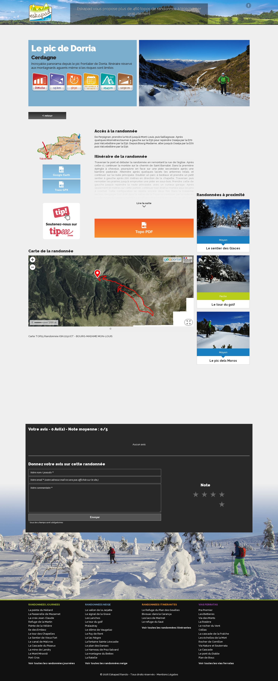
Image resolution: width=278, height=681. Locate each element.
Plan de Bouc (206, 657)
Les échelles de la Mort (213, 637)
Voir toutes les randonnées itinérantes (166, 627)
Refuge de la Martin (40, 621)
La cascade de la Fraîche (214, 633)
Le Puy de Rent (94, 633)
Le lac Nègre (93, 637)
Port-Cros (33, 657)
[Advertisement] (223, 155)
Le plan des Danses (96, 645)
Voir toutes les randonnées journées (51, 663)
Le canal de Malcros (40, 641)
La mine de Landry (39, 649)
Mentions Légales (167, 674)
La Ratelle (91, 657)
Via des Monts (207, 618)
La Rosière (205, 621)
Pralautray (91, 625)
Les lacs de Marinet (153, 618)
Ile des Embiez (37, 629)
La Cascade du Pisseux (42, 645)
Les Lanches (92, 618)
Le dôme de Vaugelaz (98, 629)
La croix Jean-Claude (41, 618)
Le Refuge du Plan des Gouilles (160, 610)
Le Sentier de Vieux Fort (42, 637)
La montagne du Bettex (99, 653)
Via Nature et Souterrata (213, 645)
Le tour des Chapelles (41, 633)
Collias (203, 629)
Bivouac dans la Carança (157, 614)
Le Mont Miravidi (38, 653)
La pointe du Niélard (40, 610)
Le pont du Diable (209, 653)
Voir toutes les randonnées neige (106, 663)
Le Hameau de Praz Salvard (102, 649)
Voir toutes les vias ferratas (216, 663)
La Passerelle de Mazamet (44, 614)
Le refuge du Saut (152, 621)
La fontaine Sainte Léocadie (102, 641)
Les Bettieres (206, 614)
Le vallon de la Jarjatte (98, 610)
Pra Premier (206, 610)
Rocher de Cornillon (211, 641)
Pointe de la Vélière (40, 625)
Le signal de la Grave (98, 614)
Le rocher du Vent (209, 625)
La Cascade (206, 649)
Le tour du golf (94, 621)
